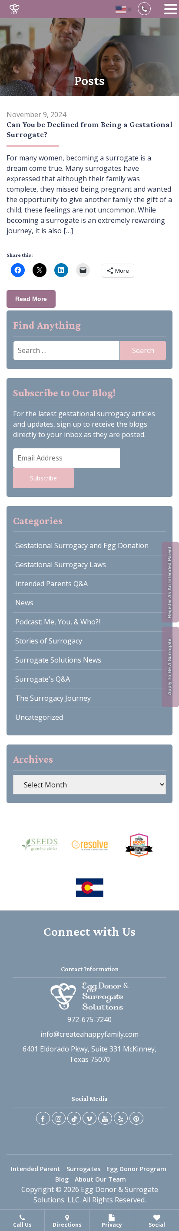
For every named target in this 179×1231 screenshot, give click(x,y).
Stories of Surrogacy (48, 641)
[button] (170, 9)
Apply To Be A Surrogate (169, 667)
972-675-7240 (89, 1019)
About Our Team (100, 1179)
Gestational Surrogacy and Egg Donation (82, 545)
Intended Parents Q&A (51, 583)
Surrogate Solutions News (58, 660)
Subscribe (43, 478)
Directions (67, 1224)
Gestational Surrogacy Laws (60, 564)
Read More (31, 298)
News (24, 602)
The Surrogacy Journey (53, 698)
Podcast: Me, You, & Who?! (57, 622)
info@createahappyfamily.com (89, 1034)
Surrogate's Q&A (42, 679)
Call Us (22, 1224)
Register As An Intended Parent (169, 582)
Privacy (112, 1224)
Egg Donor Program (136, 1169)
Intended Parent (35, 1169)
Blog (62, 1179)
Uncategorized (39, 717)
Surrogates (83, 1169)
